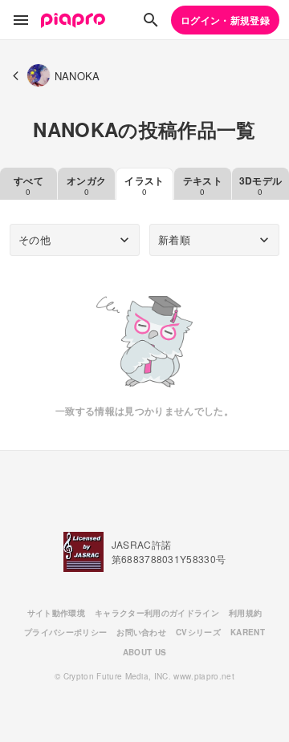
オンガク (86, 185)
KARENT (247, 632)
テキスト (202, 185)
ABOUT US (145, 652)
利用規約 (245, 612)
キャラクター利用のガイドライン (157, 612)
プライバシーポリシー (65, 632)
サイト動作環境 (56, 612)
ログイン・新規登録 (225, 20)
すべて (28, 185)
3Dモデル (261, 185)
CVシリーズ (198, 632)
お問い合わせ (141, 632)
